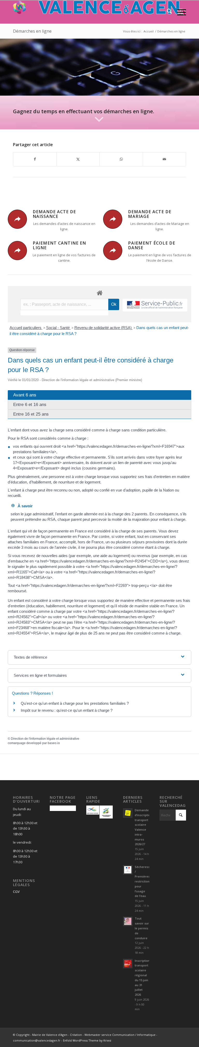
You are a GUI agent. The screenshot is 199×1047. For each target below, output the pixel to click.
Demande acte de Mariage (149, 214)
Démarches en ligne (32, 31)
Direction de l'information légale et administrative (45, 738)
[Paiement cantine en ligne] (17, 250)
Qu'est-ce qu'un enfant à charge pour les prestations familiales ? (75, 703)
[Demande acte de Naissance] (17, 219)
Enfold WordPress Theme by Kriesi (87, 1040)
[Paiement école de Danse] (112, 250)
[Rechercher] (167, 12)
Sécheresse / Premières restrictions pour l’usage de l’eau (143, 881)
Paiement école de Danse (151, 245)
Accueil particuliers (26, 327)
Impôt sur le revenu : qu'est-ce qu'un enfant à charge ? (66, 710)
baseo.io (54, 743)
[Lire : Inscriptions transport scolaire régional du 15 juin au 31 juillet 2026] (127, 963)
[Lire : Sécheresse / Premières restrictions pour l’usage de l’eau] (127, 869)
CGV (16, 891)
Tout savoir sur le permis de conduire (142, 928)
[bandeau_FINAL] (99, 12)
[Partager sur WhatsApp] (121, 159)
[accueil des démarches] (99, 292)
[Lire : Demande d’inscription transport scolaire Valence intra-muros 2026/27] (127, 813)
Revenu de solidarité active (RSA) (103, 327)
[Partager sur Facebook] (34, 159)
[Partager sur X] (78, 159)
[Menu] (179, 12)
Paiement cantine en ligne (59, 245)
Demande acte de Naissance (54, 214)
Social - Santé (58, 327)
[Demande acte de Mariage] (112, 219)
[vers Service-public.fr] (155, 305)
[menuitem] (167, 12)
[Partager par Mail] (164, 159)
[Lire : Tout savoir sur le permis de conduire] (127, 921)
